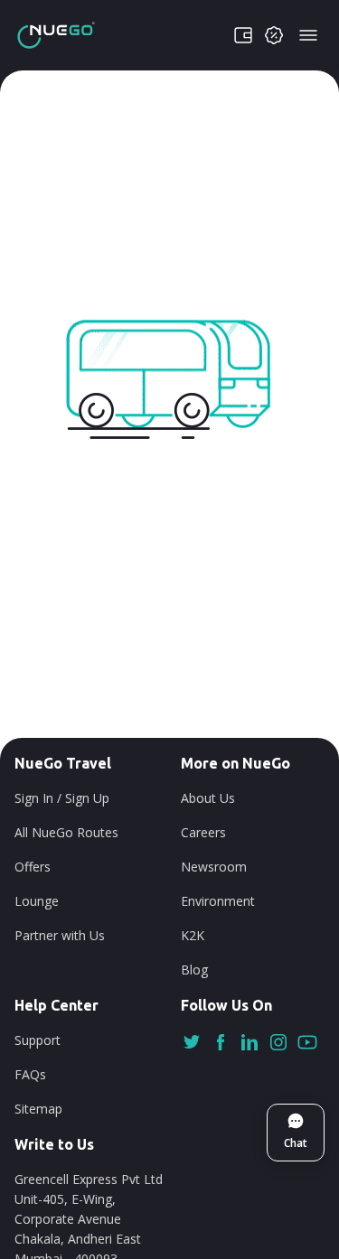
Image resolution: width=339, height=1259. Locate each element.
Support (37, 1040)
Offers (32, 866)
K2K (192, 935)
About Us (208, 798)
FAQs (30, 1074)
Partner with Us (59, 935)
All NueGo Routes (66, 832)
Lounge (36, 900)
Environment (218, 900)
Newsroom (214, 866)
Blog (194, 969)
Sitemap (38, 1108)
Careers (203, 832)
